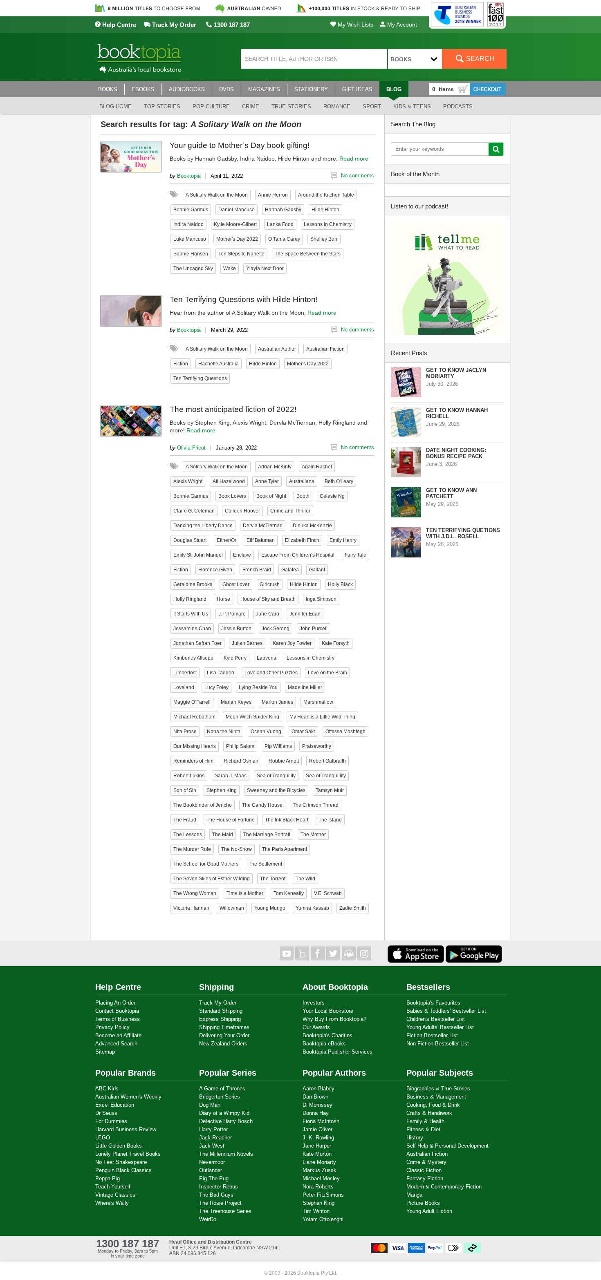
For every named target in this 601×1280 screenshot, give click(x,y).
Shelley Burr (324, 239)
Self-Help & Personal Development (447, 1146)
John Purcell (313, 628)
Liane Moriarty (319, 1162)
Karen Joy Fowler (292, 643)
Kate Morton (317, 1154)
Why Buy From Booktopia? (334, 1019)
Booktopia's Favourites (433, 1003)
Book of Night (271, 496)
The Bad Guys (216, 1195)
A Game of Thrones (222, 1088)
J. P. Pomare (232, 614)
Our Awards (316, 1027)
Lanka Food (280, 224)
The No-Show (236, 849)
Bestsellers (428, 986)
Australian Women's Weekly (128, 1097)
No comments (357, 175)
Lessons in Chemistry (328, 224)
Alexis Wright (187, 481)
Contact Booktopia (117, 1011)
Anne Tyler (267, 481)
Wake (229, 268)
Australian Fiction (325, 349)
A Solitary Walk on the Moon (217, 195)
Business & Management (436, 1097)
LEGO (102, 1138)
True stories (291, 106)
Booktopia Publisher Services (337, 1052)
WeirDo (207, 1219)
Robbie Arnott (284, 761)
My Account (401, 24)
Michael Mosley (321, 1178)
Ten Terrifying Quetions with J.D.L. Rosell (463, 533)
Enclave (242, 555)
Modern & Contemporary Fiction (444, 1187)
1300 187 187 (231, 24)
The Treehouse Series (225, 1211)
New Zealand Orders (223, 1044)
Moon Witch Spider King (252, 717)
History (414, 1138)
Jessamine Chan (192, 628)
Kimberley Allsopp (193, 658)
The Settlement (265, 864)
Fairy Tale (355, 555)
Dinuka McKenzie (312, 525)
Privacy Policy (112, 1027)
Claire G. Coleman (194, 511)
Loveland (183, 687)
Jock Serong (275, 628)
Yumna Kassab (312, 908)
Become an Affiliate (118, 1035)
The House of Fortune (230, 820)
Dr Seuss (106, 1113)
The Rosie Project (220, 1203)
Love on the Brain (327, 673)
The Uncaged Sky (193, 268)
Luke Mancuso (189, 239)
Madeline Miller (305, 687)
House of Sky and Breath (268, 599)
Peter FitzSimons (323, 1195)
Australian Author (277, 349)
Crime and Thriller (290, 511)
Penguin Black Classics (123, 1170)
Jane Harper (317, 1146)
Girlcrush (270, 584)
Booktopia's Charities (327, 1035)
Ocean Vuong (266, 731)
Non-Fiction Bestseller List (437, 1044)
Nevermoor (212, 1162)
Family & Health (425, 1121)
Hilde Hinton (325, 210)
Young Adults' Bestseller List (440, 1027)
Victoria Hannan (191, 908)
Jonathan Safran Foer (197, 643)
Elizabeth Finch (302, 540)
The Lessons (187, 834)
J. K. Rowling (318, 1138)
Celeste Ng (332, 496)
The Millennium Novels (226, 1154)
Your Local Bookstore (328, 1011)
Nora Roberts (318, 1187)
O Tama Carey (284, 239)
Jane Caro (267, 614)
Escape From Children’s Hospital (297, 555)
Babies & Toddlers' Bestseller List (446, 1011)
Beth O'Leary (339, 481)
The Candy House (262, 805)
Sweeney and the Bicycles (276, 790)
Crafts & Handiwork (429, 1113)
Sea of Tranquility (276, 776)
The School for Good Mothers (205, 864)
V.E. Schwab (328, 893)
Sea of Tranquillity (326, 776)
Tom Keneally (289, 893)
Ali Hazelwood (229, 481)
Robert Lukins (188, 776)
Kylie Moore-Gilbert (235, 224)
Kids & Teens (412, 106)
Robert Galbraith (327, 761)
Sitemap (105, 1052)
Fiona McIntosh (321, 1121)
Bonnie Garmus (190, 210)
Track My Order (173, 24)
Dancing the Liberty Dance (203, 525)
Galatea (290, 570)
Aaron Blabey (318, 1088)
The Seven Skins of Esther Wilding (211, 879)
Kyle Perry (235, 658)
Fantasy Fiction (424, 1178)
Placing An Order (115, 1003)
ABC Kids (107, 1088)
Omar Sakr (303, 731)
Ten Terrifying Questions (200, 378)
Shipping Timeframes (224, 1027)
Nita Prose (185, 731)
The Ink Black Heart (286, 820)
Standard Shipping (220, 1011)
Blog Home (115, 106)
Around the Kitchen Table (326, 195)
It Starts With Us (190, 614)
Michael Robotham (194, 717)
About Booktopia (335, 986)
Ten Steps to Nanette (241, 254)
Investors (314, 1003)
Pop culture (211, 106)
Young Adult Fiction (429, 1211)
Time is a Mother (244, 893)
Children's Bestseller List (435, 1019)
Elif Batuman (261, 540)
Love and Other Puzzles (271, 673)
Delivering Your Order (224, 1035)
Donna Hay (316, 1113)
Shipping (216, 986)
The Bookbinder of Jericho (202, 805)
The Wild (305, 879)
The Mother (313, 834)
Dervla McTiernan (263, 525)
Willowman (232, 908)
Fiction (180, 364)
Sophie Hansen (190, 254)
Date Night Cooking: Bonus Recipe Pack (456, 453)
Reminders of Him (193, 761)
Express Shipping (220, 1019)
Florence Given (215, 570)
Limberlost (185, 673)
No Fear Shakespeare (121, 1162)
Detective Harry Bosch (226, 1121)
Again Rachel (317, 467)
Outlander (210, 1170)
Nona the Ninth (223, 731)
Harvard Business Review (125, 1129)
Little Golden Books (118, 1146)
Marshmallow (318, 702)
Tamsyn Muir (330, 790)
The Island (330, 820)
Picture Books (423, 1203)
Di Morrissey (317, 1105)
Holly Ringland (189, 599)
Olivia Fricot (191, 448)
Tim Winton (316, 1211)
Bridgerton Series (219, 1097)
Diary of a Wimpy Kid (224, 1113)
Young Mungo (269, 908)
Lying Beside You (258, 687)
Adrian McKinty (275, 467)
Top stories (162, 106)
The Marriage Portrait (266, 834)
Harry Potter (213, 1129)
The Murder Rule (192, 849)
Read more (353, 158)
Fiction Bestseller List (432, 1035)
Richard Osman (241, 761)
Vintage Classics (115, 1195)
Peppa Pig (107, 1178)
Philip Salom (240, 746)
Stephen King (221, 790)
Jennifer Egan (305, 614)
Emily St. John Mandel (198, 555)
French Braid (256, 570)
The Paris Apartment (284, 849)
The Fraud (184, 820)
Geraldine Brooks (192, 584)
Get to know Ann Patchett (451, 493)
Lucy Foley (216, 687)
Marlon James (277, 702)
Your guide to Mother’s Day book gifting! (239, 145)
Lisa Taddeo (220, 673)
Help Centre (118, 24)
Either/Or (226, 540)
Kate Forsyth (336, 643)
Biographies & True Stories (438, 1088)
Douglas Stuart (189, 540)
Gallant (317, 570)
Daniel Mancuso (236, 210)
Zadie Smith (352, 908)
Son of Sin (184, 790)
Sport (372, 106)
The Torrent (272, 879)
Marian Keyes (236, 702)
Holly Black (340, 584)
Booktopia (189, 176)
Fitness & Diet (423, 1129)
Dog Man (209, 1105)
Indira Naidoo (188, 224)
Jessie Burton (236, 628)
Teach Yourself (112, 1187)
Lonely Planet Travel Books (128, 1154)
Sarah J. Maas (231, 776)
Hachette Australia (218, 364)
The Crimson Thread (316, 805)
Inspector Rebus (218, 1187)
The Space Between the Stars (308, 254)
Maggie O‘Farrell (192, 702)
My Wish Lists (354, 24)
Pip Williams (278, 746)
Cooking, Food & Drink (433, 1105)
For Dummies (111, 1121)
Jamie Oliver (317, 1129)
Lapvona (266, 658)
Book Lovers (232, 496)
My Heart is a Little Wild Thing (322, 717)
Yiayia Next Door (265, 268)
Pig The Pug (214, 1178)
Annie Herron (273, 195)
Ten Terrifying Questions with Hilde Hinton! (244, 299)
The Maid (222, 834)
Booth (302, 496)
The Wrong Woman (194, 893)
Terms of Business (117, 1019)
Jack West (211, 1146)
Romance (336, 106)
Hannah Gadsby (283, 210)
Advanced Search (116, 1044)
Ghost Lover (235, 584)
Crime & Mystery (426, 1162)
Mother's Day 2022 (237, 239)
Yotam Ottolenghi (323, 1219)
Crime (250, 106)
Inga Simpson (321, 599)
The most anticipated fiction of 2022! (233, 409)
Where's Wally (112, 1203)
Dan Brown (315, 1097)
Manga (414, 1195)
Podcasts (458, 106)
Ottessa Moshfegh (345, 731)
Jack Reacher (215, 1138)
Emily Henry (343, 540)
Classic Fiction (424, 1170)
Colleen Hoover (242, 511)
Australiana (301, 481)
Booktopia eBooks (324, 1044)
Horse (223, 599)
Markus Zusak (319, 1170)
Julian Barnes (247, 643)
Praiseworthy (316, 746)
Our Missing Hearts (194, 746)
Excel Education (114, 1105)
